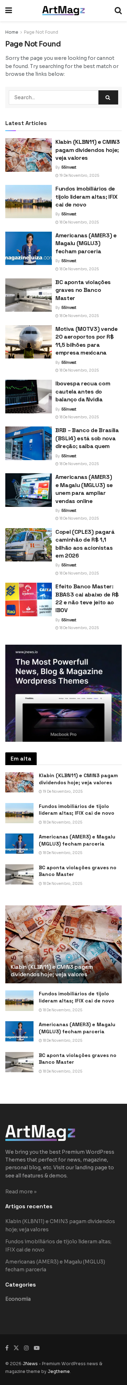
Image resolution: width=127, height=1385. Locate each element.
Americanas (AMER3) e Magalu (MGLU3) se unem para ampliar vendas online (84, 488)
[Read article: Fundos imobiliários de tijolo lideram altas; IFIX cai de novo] (28, 201)
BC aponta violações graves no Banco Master (83, 290)
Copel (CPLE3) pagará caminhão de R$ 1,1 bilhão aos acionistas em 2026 (85, 543)
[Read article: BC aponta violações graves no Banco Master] (28, 295)
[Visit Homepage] (63, 11)
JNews (30, 1363)
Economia (18, 1299)
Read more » (21, 1191)
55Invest (68, 167)
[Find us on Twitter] (16, 1348)
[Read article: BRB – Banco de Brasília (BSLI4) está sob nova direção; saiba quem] (28, 443)
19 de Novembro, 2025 (79, 175)
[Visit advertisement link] (63, 693)
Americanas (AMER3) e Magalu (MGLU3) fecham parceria (86, 243)
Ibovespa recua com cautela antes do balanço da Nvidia (82, 391)
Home (11, 32)
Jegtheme (59, 1371)
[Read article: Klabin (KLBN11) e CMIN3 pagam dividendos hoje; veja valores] (28, 154)
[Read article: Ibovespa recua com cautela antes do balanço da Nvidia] (28, 396)
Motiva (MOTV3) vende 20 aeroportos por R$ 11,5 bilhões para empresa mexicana (86, 340)
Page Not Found (41, 32)
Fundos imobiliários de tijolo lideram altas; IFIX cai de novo (86, 196)
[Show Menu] (8, 10)
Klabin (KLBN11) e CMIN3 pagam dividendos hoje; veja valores (87, 150)
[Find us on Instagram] (26, 1348)
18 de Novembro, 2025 (79, 222)
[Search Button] (118, 10)
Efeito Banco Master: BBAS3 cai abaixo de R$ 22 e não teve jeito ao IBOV (87, 598)
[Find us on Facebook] (6, 1348)
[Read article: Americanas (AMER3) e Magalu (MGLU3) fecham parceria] (28, 248)
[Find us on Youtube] (37, 1348)
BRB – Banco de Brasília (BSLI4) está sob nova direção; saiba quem (87, 438)
